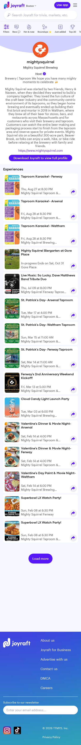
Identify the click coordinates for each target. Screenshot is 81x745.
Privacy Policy (51, 737)
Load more (40, 558)
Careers (46, 688)
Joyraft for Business (55, 650)
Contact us (48, 669)
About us (47, 640)
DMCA (45, 678)
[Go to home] (14, 5)
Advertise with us (53, 659)
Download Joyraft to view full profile (40, 158)
